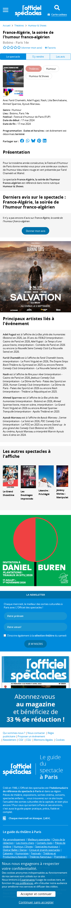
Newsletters (9, 739)
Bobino (14, 113)
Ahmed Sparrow (12, 397)
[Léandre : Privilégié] (46, 476)
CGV (21, 739)
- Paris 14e (16, 42)
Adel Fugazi (9, 334)
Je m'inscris (35, 644)
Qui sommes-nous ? (14, 733)
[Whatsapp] (27, 141)
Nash (6, 374)
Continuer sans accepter (36, 902)
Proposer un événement (31, 736)
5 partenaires (27, 879)
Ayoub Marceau (12, 417)
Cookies (60, 739)
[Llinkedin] (44, 141)
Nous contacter (36, 733)
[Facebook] (22, 141)
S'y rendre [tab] (38, 56)
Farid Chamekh (12, 357)
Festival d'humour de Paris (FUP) (32, 116)
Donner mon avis (35, 231)
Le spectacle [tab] (13, 56)
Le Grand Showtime (8, 493)
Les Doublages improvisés (27, 495)
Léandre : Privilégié (44, 492)
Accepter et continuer (36, 894)
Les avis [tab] (60, 56)
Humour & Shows (13, 186)
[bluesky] (33, 141)
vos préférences (24, 883)
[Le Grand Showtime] (10, 476)
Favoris (51, 47)
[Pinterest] (39, 141)
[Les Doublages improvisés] (28, 476)
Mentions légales (43, 739)
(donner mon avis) (31, 47)
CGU (28, 739)
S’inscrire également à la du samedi (36, 635)
